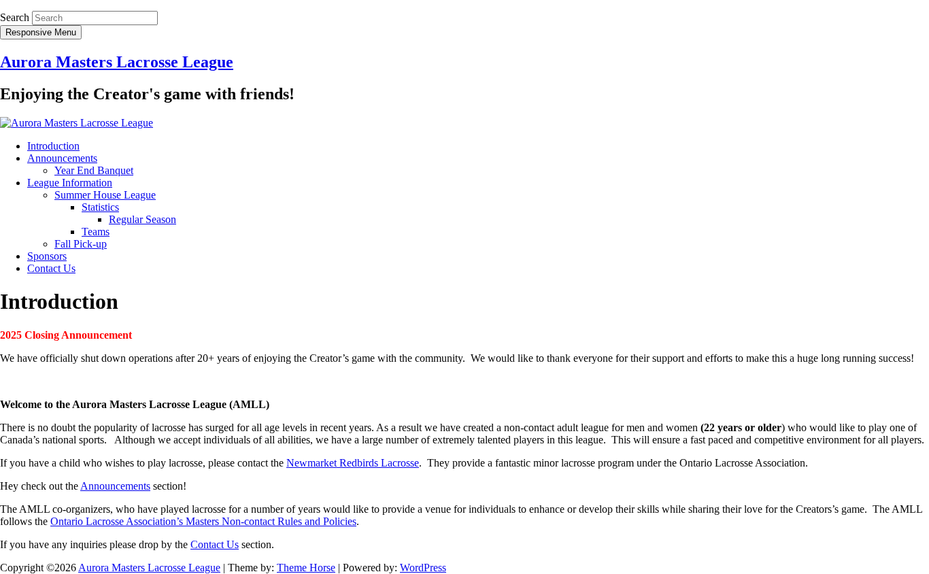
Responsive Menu (40, 32)
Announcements (62, 158)
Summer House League (105, 195)
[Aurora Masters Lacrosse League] (76, 123)
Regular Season (142, 219)
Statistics (100, 207)
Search (14, 17)
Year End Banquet (93, 170)
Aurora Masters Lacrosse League (116, 62)
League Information (69, 182)
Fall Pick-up (80, 244)
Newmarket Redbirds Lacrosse (352, 463)
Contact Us (51, 268)
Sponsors (47, 256)
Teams (95, 231)
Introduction (53, 146)
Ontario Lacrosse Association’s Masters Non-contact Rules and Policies (203, 521)
